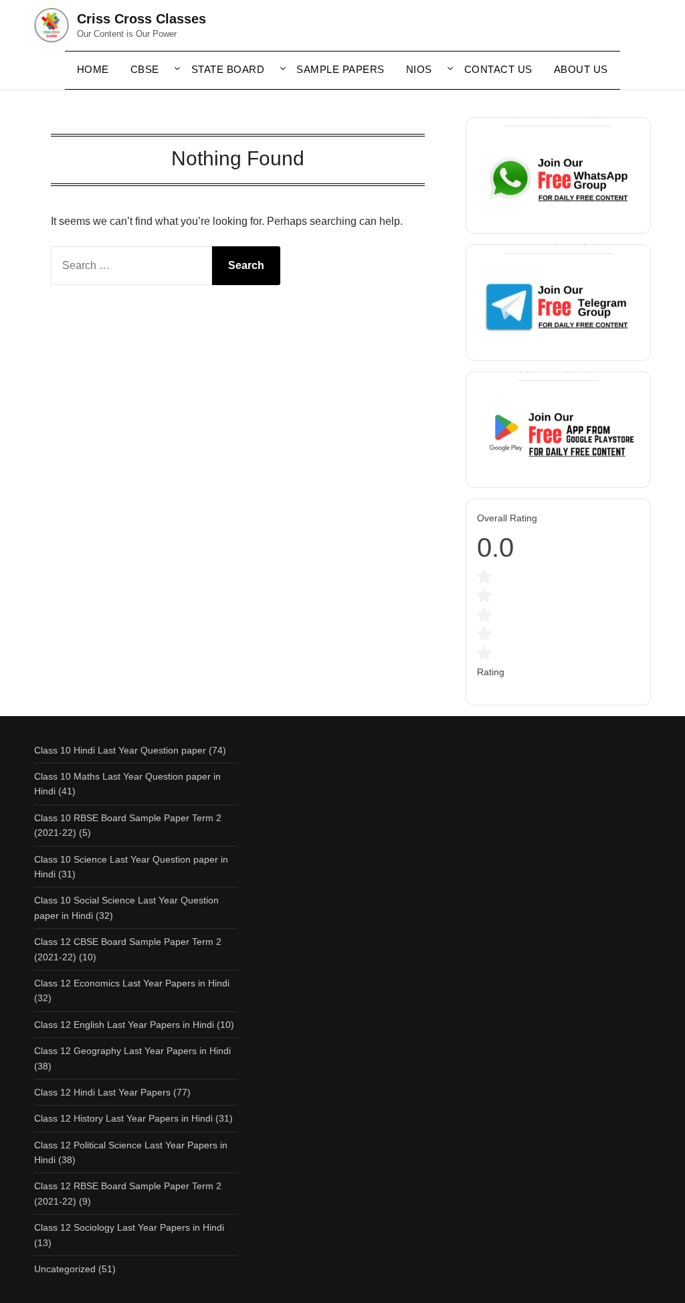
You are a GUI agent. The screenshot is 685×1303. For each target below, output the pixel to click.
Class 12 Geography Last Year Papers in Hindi (132, 1050)
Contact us (498, 69)
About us (581, 69)
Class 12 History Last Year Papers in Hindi (123, 1118)
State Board (228, 69)
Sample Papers (340, 69)
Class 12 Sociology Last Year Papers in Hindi (129, 1227)
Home (93, 69)
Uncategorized (65, 1269)
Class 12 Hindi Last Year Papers (102, 1092)
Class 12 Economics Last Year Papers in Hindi (131, 983)
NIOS (419, 69)
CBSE (144, 69)
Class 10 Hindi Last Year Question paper (120, 750)
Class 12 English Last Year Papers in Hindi (124, 1024)
